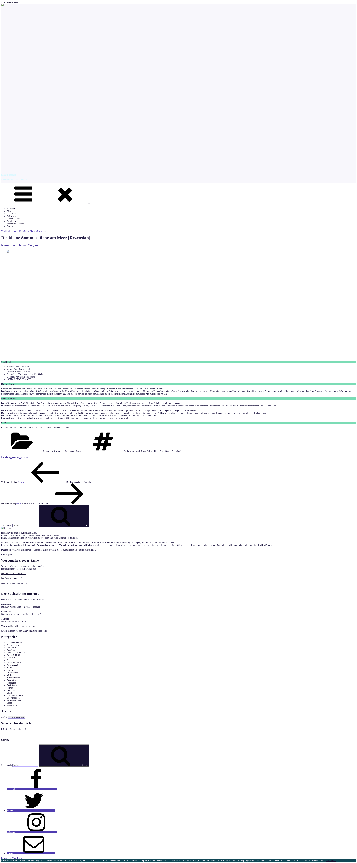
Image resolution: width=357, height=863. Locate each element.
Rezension (69, 451)
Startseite (11, 208)
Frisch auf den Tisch (16, 662)
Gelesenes (11, 216)
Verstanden (331, 860)
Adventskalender (14, 642)
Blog (9, 211)
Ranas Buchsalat (8, 175)
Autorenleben (13, 645)
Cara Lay (11, 650)
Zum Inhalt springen (10, 2)
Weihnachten (12, 705)
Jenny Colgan (147, 451)
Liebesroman (58, 451)
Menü (88, 204)
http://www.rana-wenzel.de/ (13, 573)
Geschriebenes (13, 219)
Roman (79, 451)
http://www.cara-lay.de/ (11, 578)
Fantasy (10, 660)
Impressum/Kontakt (15, 224)
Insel (138, 451)
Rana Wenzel (12, 680)
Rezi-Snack (12, 685)
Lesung (10, 670)
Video (9, 703)
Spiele (9, 693)
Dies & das (11, 657)
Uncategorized (13, 698)
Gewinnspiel (12, 665)
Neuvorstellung (13, 678)
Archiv (4, 717)
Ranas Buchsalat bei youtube (23, 626)
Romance (11, 690)
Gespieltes (11, 221)
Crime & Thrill (13, 655)
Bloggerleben (13, 647)
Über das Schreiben (15, 695)
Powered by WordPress (11, 858)
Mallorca (11, 675)
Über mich (11, 214)
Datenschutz (12, 226)
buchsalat (47, 231)
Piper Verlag (165, 451)
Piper (156, 451)
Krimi (9, 668)
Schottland (176, 451)
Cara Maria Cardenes (16, 652)
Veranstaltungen (14, 700)
